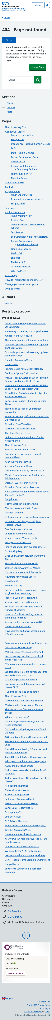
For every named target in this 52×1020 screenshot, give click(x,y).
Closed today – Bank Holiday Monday (24, 700)
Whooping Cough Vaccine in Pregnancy (25, 761)
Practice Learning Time (22, 135)
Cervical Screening (14, 512)
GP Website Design (33, 1011)
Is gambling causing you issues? (21, 679)
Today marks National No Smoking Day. (25, 825)
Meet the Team (19, 178)
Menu (38, 5)
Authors (11, 107)
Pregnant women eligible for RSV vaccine (26, 643)
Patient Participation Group (25, 157)
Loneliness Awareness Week (19, 533)
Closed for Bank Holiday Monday (22, 487)
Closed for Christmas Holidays (20, 428)
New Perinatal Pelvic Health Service (23, 834)
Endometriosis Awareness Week (21, 563)
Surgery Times (18, 203)
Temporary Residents (28, 169)
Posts (9, 111)
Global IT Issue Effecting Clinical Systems (25, 757)
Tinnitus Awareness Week (18, 830)
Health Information (15, 212)
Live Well (15, 257)
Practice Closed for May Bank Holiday (24, 369)
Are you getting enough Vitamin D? (23, 622)
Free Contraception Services (19, 529)
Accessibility (44, 1002)
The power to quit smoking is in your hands (27, 340)
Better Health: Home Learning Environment (27, 859)
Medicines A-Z (18, 262)
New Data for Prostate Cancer (20, 576)
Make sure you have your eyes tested (24, 652)
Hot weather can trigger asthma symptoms (27, 517)
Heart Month (11, 581)
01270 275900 (15, 916)
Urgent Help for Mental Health (21, 538)
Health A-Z (16, 253)
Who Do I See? (18, 271)
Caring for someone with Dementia (23, 572)
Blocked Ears (17, 220)
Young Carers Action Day (18, 542)
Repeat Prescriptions (21, 241)
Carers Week (11, 364)
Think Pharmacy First (15, 127)
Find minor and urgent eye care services (25, 547)
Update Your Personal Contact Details (30, 143)
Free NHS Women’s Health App (21, 597)
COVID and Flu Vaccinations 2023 (22, 846)
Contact (9, 187)
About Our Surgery (15, 131)
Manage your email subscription (21, 284)
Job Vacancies (18, 161)
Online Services (12, 288)
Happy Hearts (12, 864)
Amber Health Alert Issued (18, 335)
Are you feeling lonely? (17, 794)
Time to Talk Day (13, 585)
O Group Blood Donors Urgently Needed (26, 737)
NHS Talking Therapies (16, 785)
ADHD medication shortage (19, 765)
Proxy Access (17, 139)
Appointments (12, 191)
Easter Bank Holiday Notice (19, 807)
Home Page (38, 67)
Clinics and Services (14, 182)
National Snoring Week (17, 790)
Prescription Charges (27, 244)
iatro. (47, 1011)
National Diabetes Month (18, 626)
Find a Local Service (21, 249)
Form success (11, 208)
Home (7, 17)
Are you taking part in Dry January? (23, 602)
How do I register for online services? (24, 279)
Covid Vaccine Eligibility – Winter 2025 (24, 470)
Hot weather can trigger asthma (21, 503)
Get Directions (15, 911)
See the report (14, 973)
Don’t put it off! (13, 812)
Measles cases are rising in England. (23, 508)
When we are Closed (21, 194)
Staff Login (45, 1008)
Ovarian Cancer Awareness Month (22, 568)
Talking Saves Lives (20, 266)
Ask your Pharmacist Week (18, 461)
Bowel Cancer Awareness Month (21, 803)
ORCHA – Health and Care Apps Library (25, 855)
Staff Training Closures (22, 152)
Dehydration (11, 499)
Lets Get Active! (13, 816)
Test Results (17, 232)
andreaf (9, 303)
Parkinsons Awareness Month (20, 799)
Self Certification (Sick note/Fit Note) (29, 236)
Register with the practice (24, 166)
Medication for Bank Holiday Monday (24, 705)
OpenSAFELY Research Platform (21, 482)
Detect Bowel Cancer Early (18, 647)
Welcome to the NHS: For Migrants (22, 851)
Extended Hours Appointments (27, 199)
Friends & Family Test (21, 173)
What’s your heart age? (17, 717)
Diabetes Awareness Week (18, 360)
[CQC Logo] (13, 950)
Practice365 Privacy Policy (38, 1005)
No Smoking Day (13, 551)
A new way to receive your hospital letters (26, 331)
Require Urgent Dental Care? (20, 449)
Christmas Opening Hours (18, 433)
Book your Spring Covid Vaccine (21, 373)
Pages (10, 103)
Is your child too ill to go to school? (22, 691)
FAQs (13, 148)
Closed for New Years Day (18, 424)
